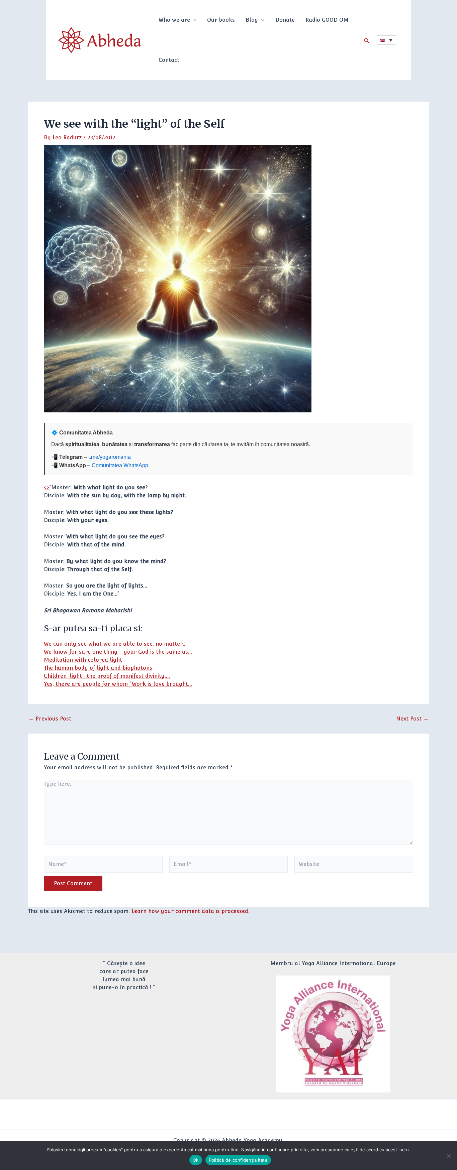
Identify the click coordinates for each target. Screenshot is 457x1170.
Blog (252, 20)
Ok (196, 1160)
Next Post (412, 719)
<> (46, 487)
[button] (193, 20)
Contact (169, 60)
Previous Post (49, 719)
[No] (448, 1155)
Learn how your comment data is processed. (190, 911)
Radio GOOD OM (327, 20)
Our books (221, 20)
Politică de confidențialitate (238, 1160)
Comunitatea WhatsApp (120, 465)
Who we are (174, 20)
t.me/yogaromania (109, 457)
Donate (285, 20)
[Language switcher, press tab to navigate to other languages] (386, 40)
